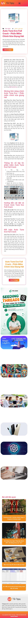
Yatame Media (14, 616)
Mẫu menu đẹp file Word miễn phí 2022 (14, 564)
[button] (19, 3)
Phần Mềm (8, 28)
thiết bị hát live (13, 87)
